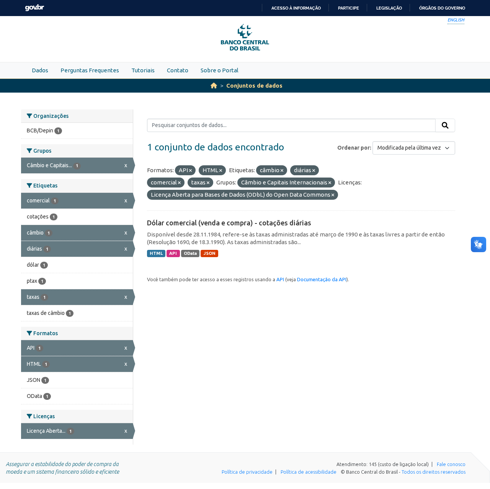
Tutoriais (143, 70)
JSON (210, 253)
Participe (348, 8)
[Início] (214, 85)
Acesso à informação (296, 8)
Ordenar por (353, 148)
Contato (177, 70)
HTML (156, 253)
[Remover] (190, 170)
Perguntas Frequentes (89, 70)
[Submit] (445, 125)
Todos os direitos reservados (434, 471)
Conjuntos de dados (254, 85)
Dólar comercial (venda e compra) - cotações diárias (229, 223)
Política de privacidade (247, 471)
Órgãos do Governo (442, 8)
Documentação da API (321, 279)
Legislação (389, 8)
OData (190, 253)
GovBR (34, 7)
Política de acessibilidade (308, 471)
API (173, 253)
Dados (40, 70)
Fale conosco (451, 464)
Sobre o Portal (219, 70)
